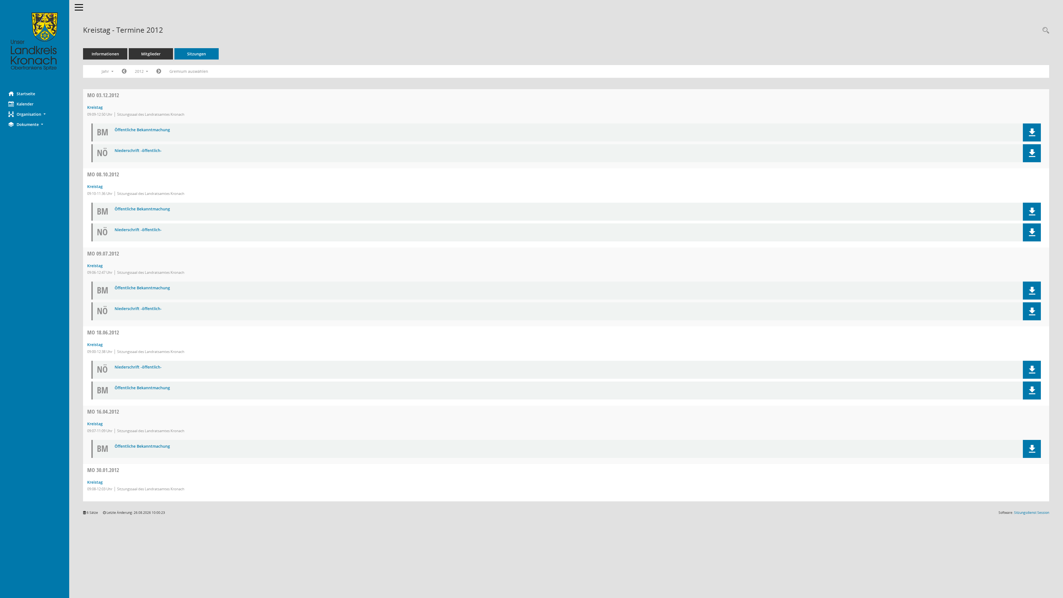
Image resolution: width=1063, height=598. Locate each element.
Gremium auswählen (188, 71)
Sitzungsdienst (1031, 512)
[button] (34, 114)
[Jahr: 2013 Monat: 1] (158, 71)
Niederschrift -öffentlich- (138, 150)
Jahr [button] (106, 71)
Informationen (105, 53)
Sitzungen (196, 53)
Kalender (25, 104)
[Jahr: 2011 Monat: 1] (124, 71)
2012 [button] (140, 71)
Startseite (26, 93)
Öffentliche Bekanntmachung (142, 130)
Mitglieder (151, 53)
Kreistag (95, 107)
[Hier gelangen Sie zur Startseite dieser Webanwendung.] (34, 41)
